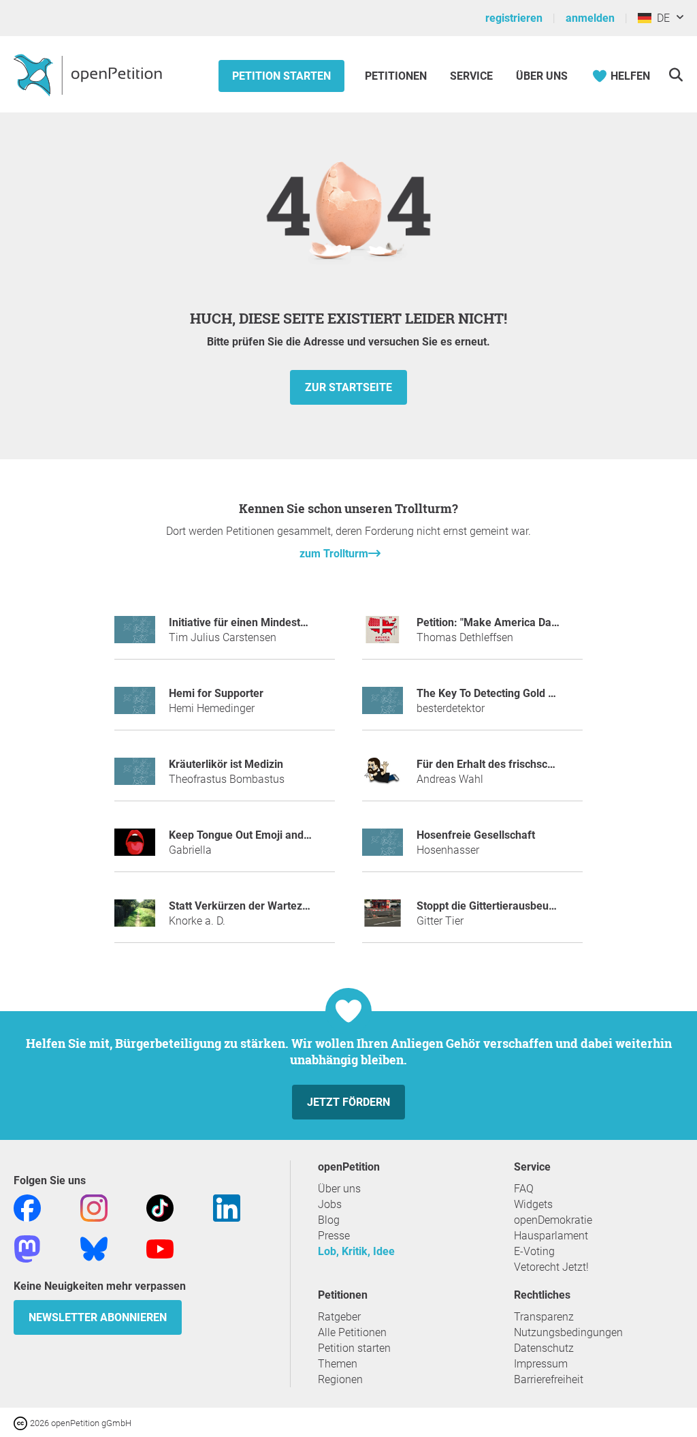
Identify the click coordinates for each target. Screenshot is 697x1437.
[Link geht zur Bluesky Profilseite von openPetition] (94, 1248)
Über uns (339, 1188)
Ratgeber (339, 1316)
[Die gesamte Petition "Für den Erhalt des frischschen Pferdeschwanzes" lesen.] (382, 777)
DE (660, 18)
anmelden (590, 18)
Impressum (541, 1363)
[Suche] (675, 74)
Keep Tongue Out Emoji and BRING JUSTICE (277, 835)
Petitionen (397, 75)
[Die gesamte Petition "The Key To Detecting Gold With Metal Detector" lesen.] (382, 706)
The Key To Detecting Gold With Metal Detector (531, 693)
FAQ (524, 1188)
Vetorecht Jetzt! (551, 1267)
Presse (334, 1235)
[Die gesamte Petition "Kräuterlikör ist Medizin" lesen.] (134, 777)
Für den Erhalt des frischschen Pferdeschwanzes (536, 764)
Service (471, 75)
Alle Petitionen (352, 1332)
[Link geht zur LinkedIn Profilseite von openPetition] (226, 1207)
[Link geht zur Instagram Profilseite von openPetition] (94, 1207)
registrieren (513, 18)
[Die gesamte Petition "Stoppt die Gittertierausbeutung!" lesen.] (382, 918)
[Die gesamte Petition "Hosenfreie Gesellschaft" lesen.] (382, 847)
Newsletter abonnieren (98, 1317)
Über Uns (542, 75)
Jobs (330, 1204)
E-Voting (534, 1251)
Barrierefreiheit (548, 1379)
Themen (337, 1363)
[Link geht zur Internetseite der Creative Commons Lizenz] (22, 1422)
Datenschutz (544, 1348)
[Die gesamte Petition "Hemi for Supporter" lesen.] (134, 706)
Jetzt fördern (348, 1102)
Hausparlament (551, 1235)
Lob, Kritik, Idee (356, 1251)
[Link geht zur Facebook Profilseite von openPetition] (27, 1207)
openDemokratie (553, 1220)
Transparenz (544, 1316)
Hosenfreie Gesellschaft (476, 835)
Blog (329, 1220)
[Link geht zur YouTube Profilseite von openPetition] (160, 1248)
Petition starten (281, 75)
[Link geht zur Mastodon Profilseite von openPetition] (27, 1248)
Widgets (533, 1204)
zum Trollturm (333, 553)
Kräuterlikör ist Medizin (226, 764)
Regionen (340, 1379)
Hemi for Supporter (216, 693)
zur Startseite (348, 387)
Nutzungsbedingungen (568, 1332)
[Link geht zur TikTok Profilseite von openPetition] (160, 1207)
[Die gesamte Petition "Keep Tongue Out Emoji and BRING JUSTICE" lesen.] (134, 847)
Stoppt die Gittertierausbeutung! (495, 905)
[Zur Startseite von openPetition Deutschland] (89, 74)
